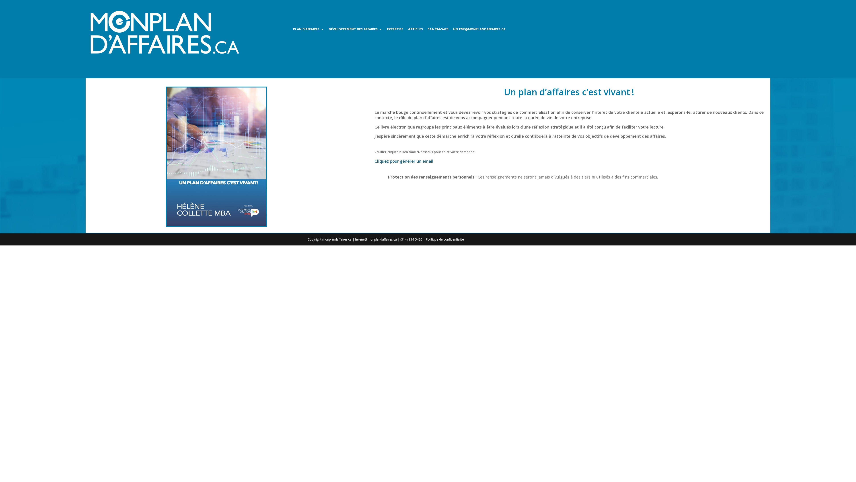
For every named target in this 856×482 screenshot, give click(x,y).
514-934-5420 (438, 29)
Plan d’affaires (306, 29)
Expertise (395, 29)
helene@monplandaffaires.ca (479, 29)
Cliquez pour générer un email (403, 161)
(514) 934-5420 (411, 239)
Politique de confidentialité (445, 239)
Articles (415, 29)
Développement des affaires (353, 29)
